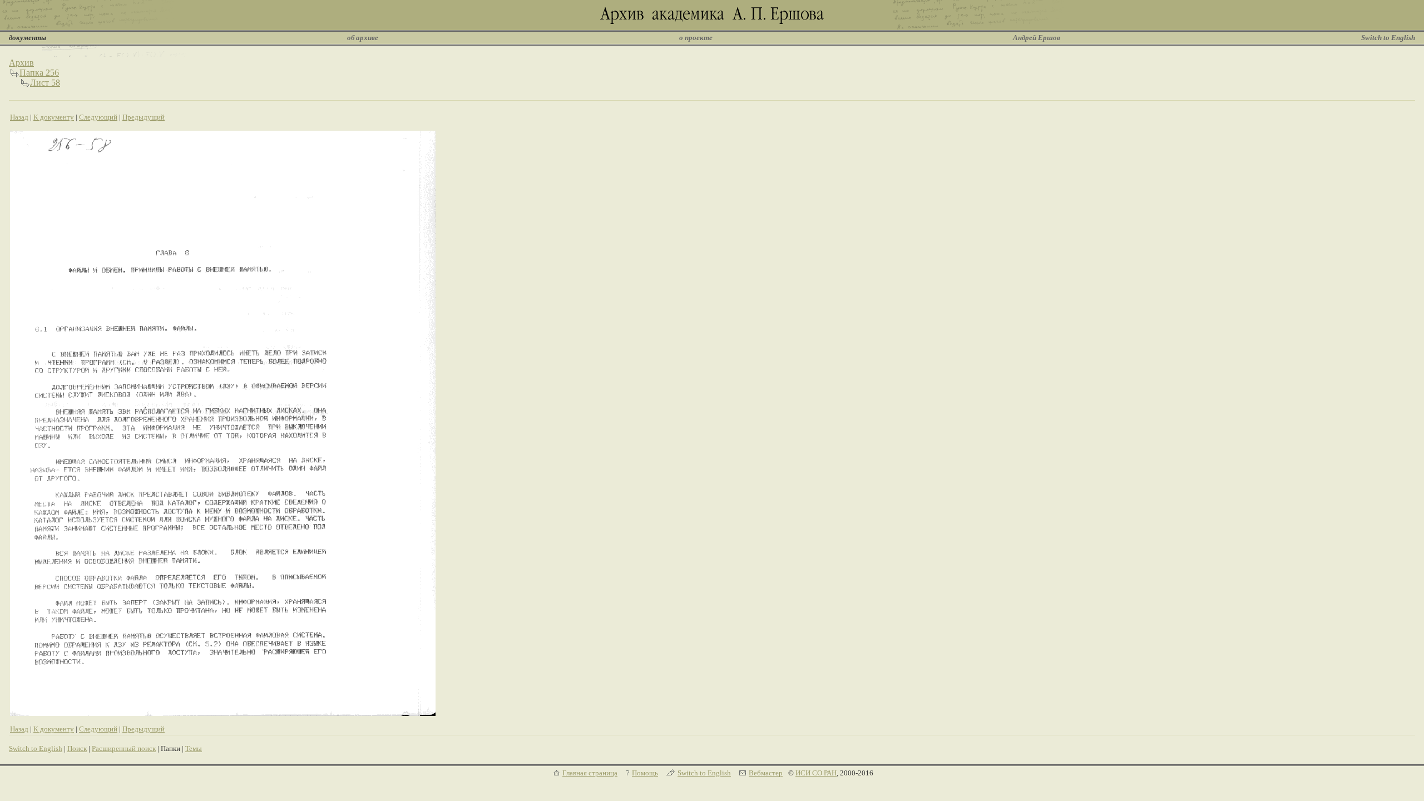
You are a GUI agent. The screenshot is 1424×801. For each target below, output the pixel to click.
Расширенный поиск (124, 748)
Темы (193, 748)
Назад (19, 117)
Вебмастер (766, 773)
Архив (21, 62)
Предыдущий (143, 117)
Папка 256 (39, 72)
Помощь (645, 773)
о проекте (696, 37)
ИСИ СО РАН (816, 773)
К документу (53, 117)
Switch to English (1388, 37)
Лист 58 (45, 82)
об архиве (362, 37)
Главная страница (589, 773)
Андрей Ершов (1036, 37)
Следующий (98, 117)
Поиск (77, 748)
